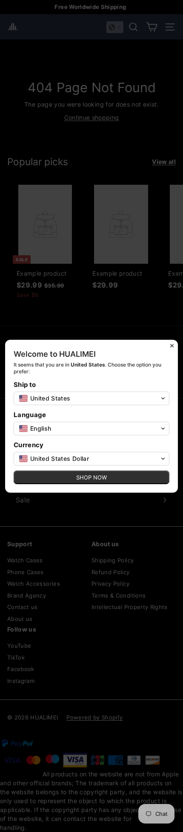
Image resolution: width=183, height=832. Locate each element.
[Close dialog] (172, 345)
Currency (29, 444)
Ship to (25, 384)
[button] (91, 398)
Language (30, 414)
